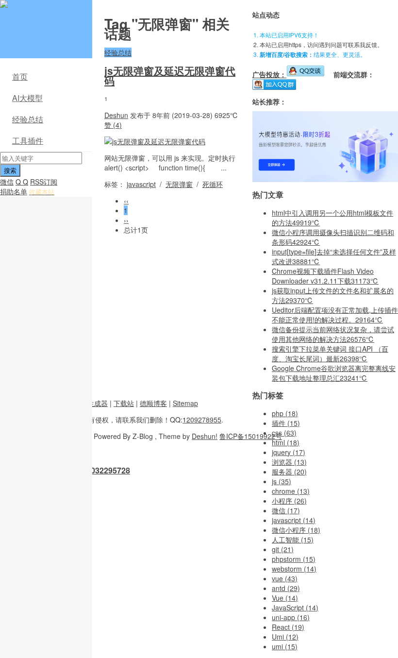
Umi (285, 636)
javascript (141, 184)
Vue (285, 598)
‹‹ (126, 200)
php (285, 413)
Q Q (22, 181)
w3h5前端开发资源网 (44, 9)
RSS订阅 (43, 181)
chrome (291, 491)
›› (126, 220)
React (288, 627)
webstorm (294, 569)
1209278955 (201, 419)
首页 (20, 76)
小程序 (289, 501)
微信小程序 (296, 530)
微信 (7, 181)
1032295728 (108, 470)
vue (285, 578)
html (285, 442)
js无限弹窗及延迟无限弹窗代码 (169, 75)
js (281, 481)
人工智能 (293, 539)
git (283, 549)
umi (285, 646)
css (284, 433)
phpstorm (293, 559)
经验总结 (27, 119)
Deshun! (204, 436)
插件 (286, 423)
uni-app (291, 617)
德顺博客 (153, 403)
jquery (288, 452)
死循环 (212, 184)
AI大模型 (27, 97)
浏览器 (289, 462)
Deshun (116, 115)
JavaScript (295, 607)
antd (286, 588)
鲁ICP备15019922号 (250, 436)
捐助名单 (13, 191)
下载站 (124, 403)
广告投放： (269, 74)
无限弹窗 (179, 184)
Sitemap (185, 403)
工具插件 (27, 140)
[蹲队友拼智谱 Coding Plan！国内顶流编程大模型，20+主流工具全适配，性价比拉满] (325, 179)
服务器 (289, 471)
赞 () (113, 125)
